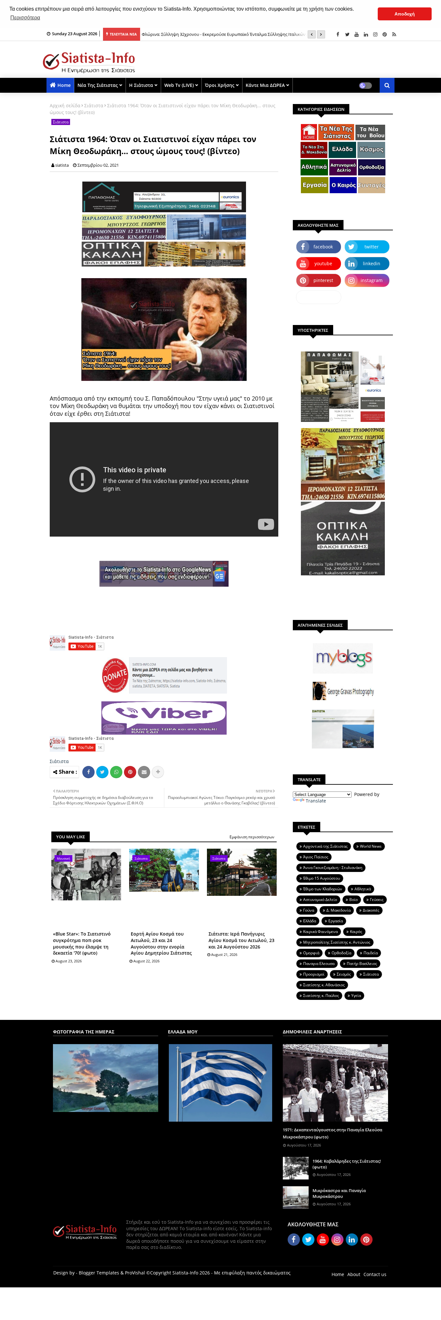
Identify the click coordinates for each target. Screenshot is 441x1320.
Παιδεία (371, 953)
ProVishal (135, 1273)
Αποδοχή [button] (405, 13)
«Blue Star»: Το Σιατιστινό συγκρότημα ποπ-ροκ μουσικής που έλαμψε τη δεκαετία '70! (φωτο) (82, 943)
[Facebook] (88, 772)
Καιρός (356, 931)
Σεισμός (344, 974)
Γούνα (308, 910)
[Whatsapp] (116, 772)
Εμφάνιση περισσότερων (252, 837)
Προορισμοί (313, 974)
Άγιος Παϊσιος (315, 857)
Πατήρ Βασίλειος (362, 963)
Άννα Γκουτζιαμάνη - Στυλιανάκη (332, 867)
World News (371, 846)
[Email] (144, 772)
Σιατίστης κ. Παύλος (321, 995)
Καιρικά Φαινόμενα (320, 931)
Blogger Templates (99, 1273)
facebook (323, 247)
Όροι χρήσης (219, 85)
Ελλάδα (309, 921)
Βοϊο (353, 899)
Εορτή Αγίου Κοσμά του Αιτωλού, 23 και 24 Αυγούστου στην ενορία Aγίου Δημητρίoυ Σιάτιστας (161, 943)
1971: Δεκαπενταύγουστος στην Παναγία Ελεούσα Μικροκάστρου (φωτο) (332, 1133)
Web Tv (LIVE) (179, 85)
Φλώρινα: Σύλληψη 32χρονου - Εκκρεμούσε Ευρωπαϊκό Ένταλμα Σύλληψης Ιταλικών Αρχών (230, 34)
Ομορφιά (311, 953)
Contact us (375, 1274)
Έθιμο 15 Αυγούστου (321, 878)
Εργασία (335, 921)
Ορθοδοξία (341, 953)
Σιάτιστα (93, 105)
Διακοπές (371, 910)
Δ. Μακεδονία (338, 910)
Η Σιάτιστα (141, 85)
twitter (371, 247)
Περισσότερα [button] (25, 17)
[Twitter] (102, 772)
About (353, 1274)
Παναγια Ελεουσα (318, 963)
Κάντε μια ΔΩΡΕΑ (265, 85)
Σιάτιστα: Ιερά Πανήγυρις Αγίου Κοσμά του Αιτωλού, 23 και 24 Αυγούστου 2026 (241, 940)
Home (64, 85)
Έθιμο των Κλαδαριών (322, 889)
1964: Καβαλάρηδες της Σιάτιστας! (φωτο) (347, 1164)
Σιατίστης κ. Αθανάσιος (324, 985)
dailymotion (319, 297)
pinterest (323, 280)
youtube (323, 263)
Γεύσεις (377, 899)
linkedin (371, 263)
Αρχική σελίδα (65, 105)
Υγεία (356, 995)
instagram (372, 280)
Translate (316, 801)
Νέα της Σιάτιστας (97, 85)
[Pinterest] (130, 772)
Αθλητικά (362, 889)
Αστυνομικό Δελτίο (320, 899)
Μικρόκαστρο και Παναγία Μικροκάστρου (339, 1193)
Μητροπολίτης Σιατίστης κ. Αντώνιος (336, 942)
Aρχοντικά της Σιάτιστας (325, 846)
